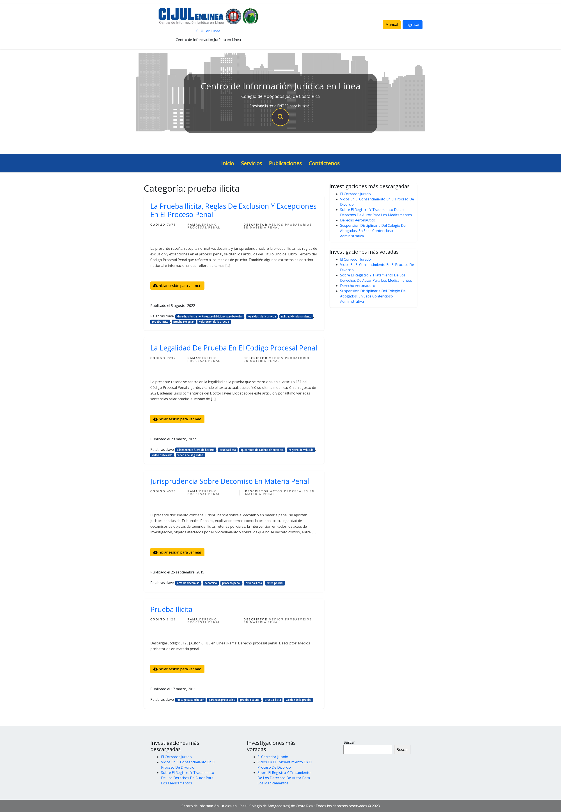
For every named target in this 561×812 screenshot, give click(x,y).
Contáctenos (324, 163)
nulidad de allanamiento (296, 316)
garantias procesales (222, 700)
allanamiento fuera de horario (196, 450)
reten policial (275, 583)
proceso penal (231, 583)
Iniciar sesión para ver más (180, 285)
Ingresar (412, 24)
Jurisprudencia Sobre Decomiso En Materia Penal (229, 481)
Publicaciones (285, 163)
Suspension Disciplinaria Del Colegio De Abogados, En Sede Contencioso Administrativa (373, 230)
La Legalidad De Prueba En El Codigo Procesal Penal (233, 347)
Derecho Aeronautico (357, 220)
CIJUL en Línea (208, 30)
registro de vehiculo (301, 450)
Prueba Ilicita (171, 609)
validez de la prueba (298, 700)
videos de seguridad (190, 455)
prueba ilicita (160, 322)
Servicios (251, 163)
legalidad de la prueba (262, 316)
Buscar (349, 742)
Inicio (227, 163)
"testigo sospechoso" (190, 700)
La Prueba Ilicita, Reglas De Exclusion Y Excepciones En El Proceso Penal (233, 210)
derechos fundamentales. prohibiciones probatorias (210, 316)
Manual (391, 24)
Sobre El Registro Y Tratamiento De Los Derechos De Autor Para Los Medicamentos (187, 777)
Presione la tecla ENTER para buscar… (280, 105)
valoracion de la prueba (214, 322)
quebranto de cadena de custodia (262, 450)
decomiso (210, 583)
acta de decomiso (188, 583)
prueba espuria (249, 700)
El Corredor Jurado (355, 193)
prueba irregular (183, 322)
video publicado (162, 455)
